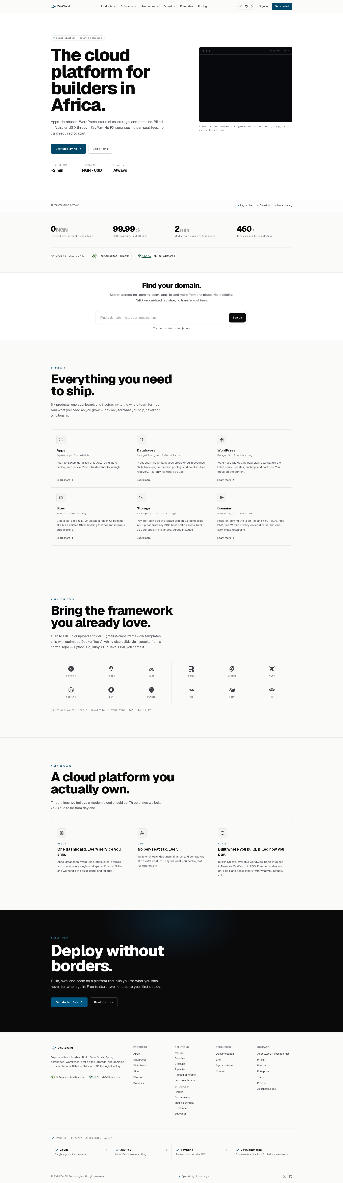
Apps (136, 1053)
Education (181, 1113)
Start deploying (66, 149)
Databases (139, 1059)
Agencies (180, 1069)
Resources (148, 6)
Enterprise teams (185, 1080)
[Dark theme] (252, 6)
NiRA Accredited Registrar (70, 1077)
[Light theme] (241, 6)
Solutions (127, 6)
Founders (180, 1058)
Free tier (262, 1065)
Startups (180, 1064)
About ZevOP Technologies (273, 1053)
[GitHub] (290, 1176)
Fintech (179, 1091)
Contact (220, 1071)
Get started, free (67, 1002)
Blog (219, 1059)
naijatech (183, 328)
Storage (138, 1077)
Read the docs (104, 1002)
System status (224, 1065)
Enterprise (186, 6)
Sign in (263, 6)
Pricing (202, 6)
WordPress (139, 1065)
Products (107, 6)
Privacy (261, 1083)
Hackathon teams (185, 1074)
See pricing (100, 149)
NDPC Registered (111, 1077)
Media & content (184, 1102)
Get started (282, 6)
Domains (169, 6)
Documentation (225, 1053)
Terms (261, 1077)
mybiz (162, 328)
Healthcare (181, 1108)
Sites (136, 1071)
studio (172, 328)
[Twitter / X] (284, 1176)
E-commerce (182, 1097)
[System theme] (246, 6)
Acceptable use (266, 1089)
